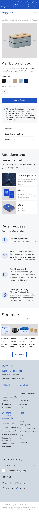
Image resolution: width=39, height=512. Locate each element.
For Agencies (19, 6)
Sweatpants (6, 404)
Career (22, 407)
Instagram (22, 483)
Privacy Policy (25, 425)
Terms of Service (23, 509)
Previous (4, 40)
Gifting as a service (9, 434)
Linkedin (8, 483)
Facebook (9, 488)
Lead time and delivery (14, 134)
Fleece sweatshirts (9, 397)
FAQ (21, 435)
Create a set (24, 400)
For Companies (5, 6)
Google (22, 488)
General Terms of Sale (28, 432)
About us (23, 404)
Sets (21, 397)
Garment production (10, 431)
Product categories (27, 393)
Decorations (10, 139)
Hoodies (5, 393)
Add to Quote (19, 100)
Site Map (23, 442)
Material (8, 129)
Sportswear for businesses (8, 445)
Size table (23, 421)
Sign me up (34, 465)
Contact (23, 439)
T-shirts (5, 400)
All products (19, 354)
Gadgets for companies (6, 439)
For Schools (31, 6)
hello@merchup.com (10, 374)
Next (34, 40)
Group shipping (8, 424)
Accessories (6, 407)
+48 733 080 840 (13, 371)
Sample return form (27, 428)
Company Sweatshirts (11, 427)
